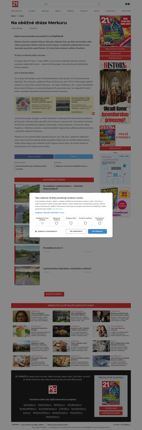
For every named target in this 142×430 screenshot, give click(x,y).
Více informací (57, 209)
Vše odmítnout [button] (76, 231)
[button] (71, 213)
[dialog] (71, 215)
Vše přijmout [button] (97, 231)
